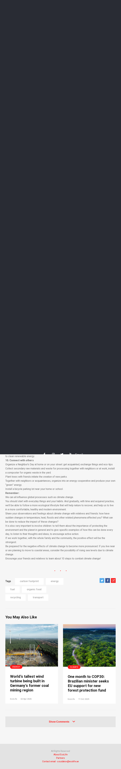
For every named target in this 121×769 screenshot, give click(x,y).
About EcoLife (61, 754)
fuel (12, 589)
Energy (16, 667)
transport (38, 597)
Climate (74, 667)
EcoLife (13, 698)
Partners (60, 758)
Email (77, 454)
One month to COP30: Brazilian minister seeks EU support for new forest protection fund (88, 684)
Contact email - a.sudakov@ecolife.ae (60, 761)
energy (55, 581)
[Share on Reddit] (113, 580)
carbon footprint (29, 581)
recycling (15, 597)
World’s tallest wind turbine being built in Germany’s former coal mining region (29, 683)
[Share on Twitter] (102, 580)
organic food (34, 589)
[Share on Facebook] (107, 580)
